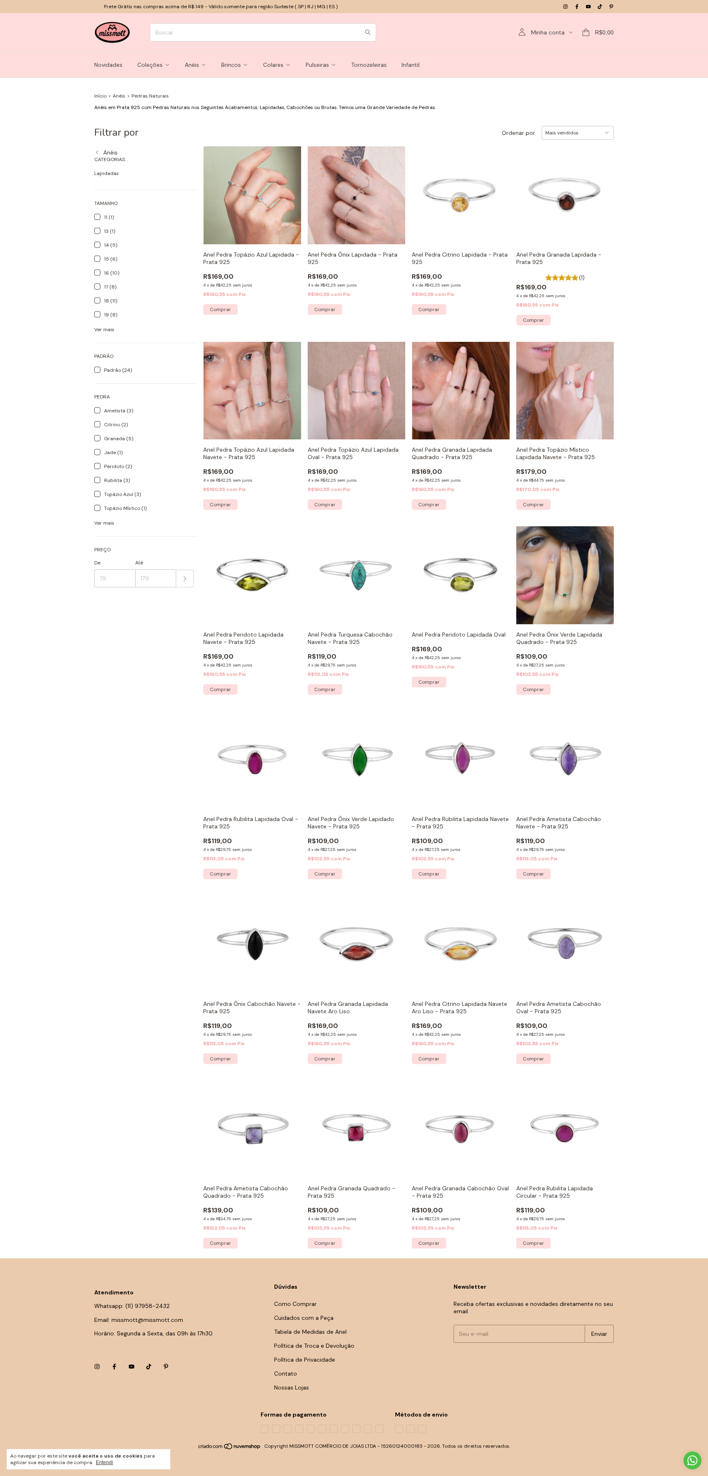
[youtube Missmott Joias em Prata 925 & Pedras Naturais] (588, 6)
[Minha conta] (522, 32)
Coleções (150, 64)
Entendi (104, 1462)
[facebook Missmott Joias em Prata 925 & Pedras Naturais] (576, 6)
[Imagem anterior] (528, 385)
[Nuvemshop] (229, 1448)
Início (100, 96)
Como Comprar (295, 1304)
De (97, 562)
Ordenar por (518, 132)
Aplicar (185, 578)
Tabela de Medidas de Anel (310, 1331)
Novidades (108, 64)
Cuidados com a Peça (304, 1317)
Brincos (231, 64)
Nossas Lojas (291, 1387)
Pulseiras (317, 64)
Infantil (411, 64)
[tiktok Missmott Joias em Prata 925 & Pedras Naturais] (599, 6)
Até (139, 562)
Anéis (192, 64)
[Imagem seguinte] (601, 385)
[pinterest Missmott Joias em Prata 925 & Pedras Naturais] (611, 6)
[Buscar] (368, 32)
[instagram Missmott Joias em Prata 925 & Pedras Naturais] (565, 6)
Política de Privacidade (304, 1359)
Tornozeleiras (369, 64)
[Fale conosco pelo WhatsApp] (692, 1460)
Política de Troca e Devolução (314, 1345)
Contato (285, 1373)
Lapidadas (106, 173)
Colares (273, 64)
